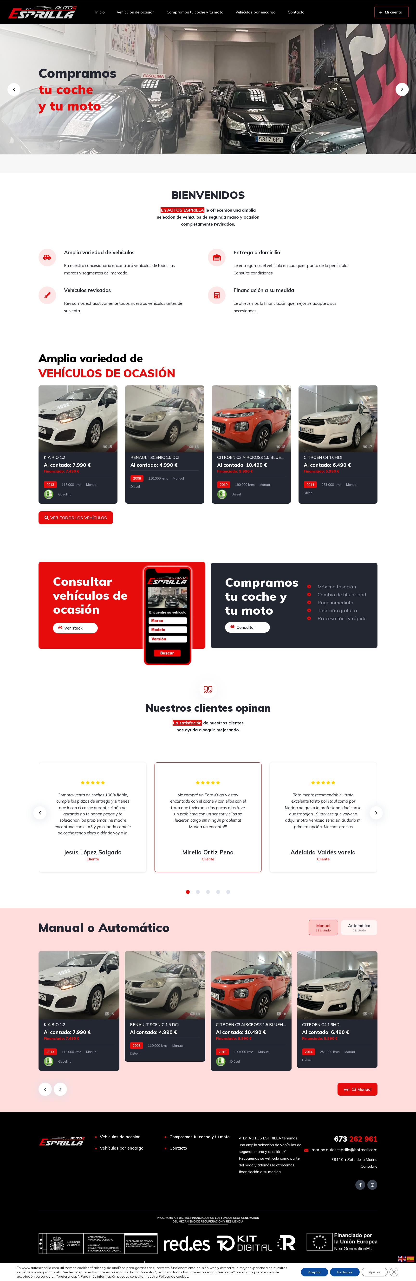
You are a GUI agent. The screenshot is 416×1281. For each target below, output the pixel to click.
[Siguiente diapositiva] (60, 1089)
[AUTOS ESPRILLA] (42, 12)
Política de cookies (173, 1276)
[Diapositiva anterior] (45, 1089)
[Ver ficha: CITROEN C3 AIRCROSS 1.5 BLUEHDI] (251, 444)
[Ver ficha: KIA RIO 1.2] (78, 444)
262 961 (355, 1139)
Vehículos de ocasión (136, 12)
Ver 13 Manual (357, 1089)
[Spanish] (411, 1258)
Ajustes (374, 1272)
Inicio (100, 12)
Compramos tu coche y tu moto (195, 12)
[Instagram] (372, 1185)
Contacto (296, 12)
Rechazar (344, 1272)
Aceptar (314, 1272)
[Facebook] (360, 1185)
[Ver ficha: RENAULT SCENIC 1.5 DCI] (164, 444)
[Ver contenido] (208, 89)
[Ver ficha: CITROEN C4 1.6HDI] (338, 444)
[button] (188, 892)
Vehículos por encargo (255, 12)
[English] (402, 1258)
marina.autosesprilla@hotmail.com (344, 1149)
